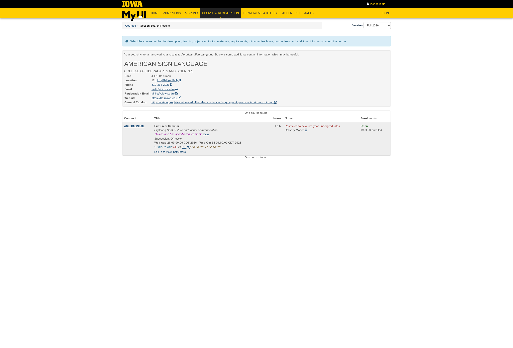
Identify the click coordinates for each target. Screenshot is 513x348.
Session (357, 25)
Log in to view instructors (170, 151)
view (206, 134)
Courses (130, 25)
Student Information (297, 13)
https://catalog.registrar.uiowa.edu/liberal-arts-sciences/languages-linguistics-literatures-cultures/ (212, 102)
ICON (385, 13)
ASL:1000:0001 (134, 126)
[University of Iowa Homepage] (132, 4)
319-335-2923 (160, 84)
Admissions (172, 13)
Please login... (378, 3)
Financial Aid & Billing (260, 13)
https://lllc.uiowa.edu (164, 98)
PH (184, 147)
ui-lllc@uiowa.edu (163, 89)
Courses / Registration (220, 13)
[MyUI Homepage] (134, 14)
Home (155, 13)
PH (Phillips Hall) (168, 80)
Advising (191, 13)
